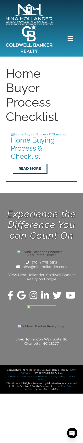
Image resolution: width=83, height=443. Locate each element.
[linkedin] (45, 295)
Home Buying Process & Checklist (33, 148)
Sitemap (13, 376)
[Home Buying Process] (38, 134)
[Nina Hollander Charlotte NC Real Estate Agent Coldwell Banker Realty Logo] (29, 5)
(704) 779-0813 (44, 262)
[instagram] (33, 295)
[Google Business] (21, 295)
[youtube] (70, 295)
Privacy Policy (57, 376)
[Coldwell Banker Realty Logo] (29, 26)
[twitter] (57, 295)
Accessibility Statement (33, 376)
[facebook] (10, 295)
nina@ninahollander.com (44, 267)
